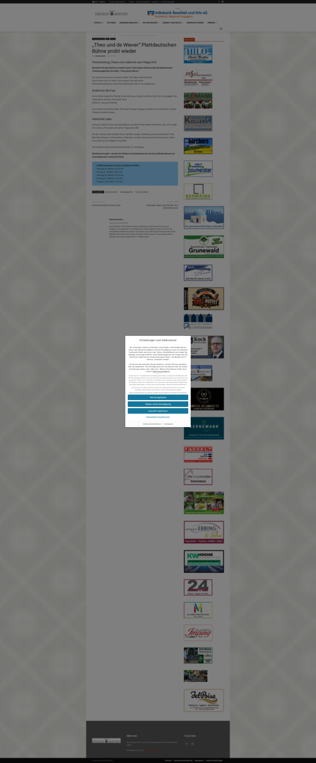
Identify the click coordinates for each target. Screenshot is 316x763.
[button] (158, 411)
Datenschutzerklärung (161, 371)
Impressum (168, 424)
